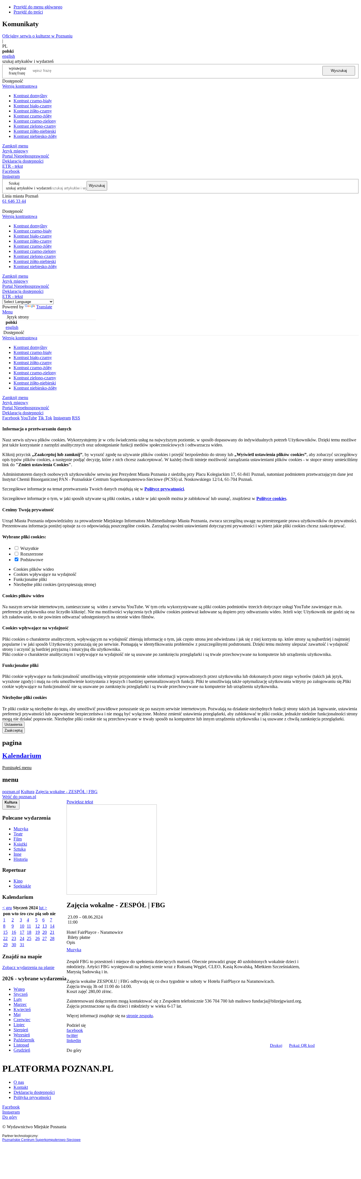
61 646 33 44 (14, 201)
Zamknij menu (15, 145)
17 (22, 932)
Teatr (18, 833)
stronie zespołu (139, 1015)
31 (22, 944)
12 (37, 926)
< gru (7, 907)
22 (5, 938)
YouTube (29, 417)
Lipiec (19, 1024)
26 (37, 938)
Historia (21, 859)
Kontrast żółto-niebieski (35, 131)
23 (14, 938)
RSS (76, 417)
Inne (17, 854)
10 (22, 926)
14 (52, 926)
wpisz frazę (21, 70)
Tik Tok (45, 417)
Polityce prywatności (164, 488)
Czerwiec (22, 1019)
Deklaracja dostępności (34, 1092)
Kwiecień (22, 1009)
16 (14, 932)
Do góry (74, 1050)
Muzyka (21, 828)
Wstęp (19, 989)
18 (29, 932)
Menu (7, 311)
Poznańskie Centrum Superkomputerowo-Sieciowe (41, 1140)
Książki (20, 844)
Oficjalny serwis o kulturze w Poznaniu (37, 36)
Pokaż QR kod (302, 1045)
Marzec (20, 1004)
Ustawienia (13, 724)
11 (29, 926)
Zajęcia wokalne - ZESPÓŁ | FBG (67, 791)
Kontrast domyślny (30, 95)
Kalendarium (21, 755)
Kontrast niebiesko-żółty (35, 136)
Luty (18, 999)
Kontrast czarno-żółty (33, 116)
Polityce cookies (271, 498)
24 (22, 938)
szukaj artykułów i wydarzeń (29, 188)
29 (5, 944)
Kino (18, 881)
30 (14, 944)
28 (52, 938)
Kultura (27, 791)
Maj (17, 1014)
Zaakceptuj (14, 730)
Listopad (21, 1045)
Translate (44, 306)
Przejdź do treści (28, 12)
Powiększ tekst (80, 801)
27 (44, 938)
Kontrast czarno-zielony (35, 121)
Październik (24, 1040)
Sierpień (21, 1029)
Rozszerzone (31, 554)
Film (18, 839)
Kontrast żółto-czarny (33, 111)
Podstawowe (31, 559)
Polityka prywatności (32, 1097)
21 (52, 932)
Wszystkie (29, 548)
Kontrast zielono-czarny (35, 126)
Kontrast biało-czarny (33, 105)
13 (44, 926)
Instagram (11, 176)
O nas (19, 1082)
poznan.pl (11, 791)
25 (29, 938)
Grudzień (22, 1050)
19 (37, 932)
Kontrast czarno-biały (33, 100)
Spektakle (22, 886)
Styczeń (21, 994)
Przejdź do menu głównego (38, 7)
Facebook (11, 171)
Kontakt (21, 1087)
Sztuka (20, 849)
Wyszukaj (339, 70)
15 (5, 932)
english (8, 56)
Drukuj (276, 1045)
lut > (43, 907)
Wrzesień (22, 1034)
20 (44, 932)
